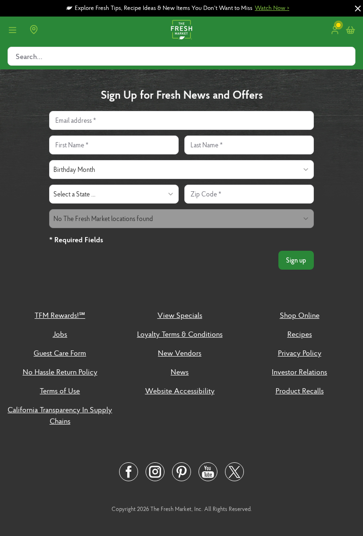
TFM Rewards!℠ (60, 315)
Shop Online (300, 315)
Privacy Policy (299, 352)
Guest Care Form (60, 352)
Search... (29, 56)
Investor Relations (299, 371)
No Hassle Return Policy (60, 371)
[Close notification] (358, 8)
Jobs (59, 334)
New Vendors (179, 352)
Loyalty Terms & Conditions (180, 334)
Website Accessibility (180, 390)
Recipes (299, 334)
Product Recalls (300, 390)
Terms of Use (60, 390)
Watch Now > (272, 8)
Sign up (296, 260)
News (180, 371)
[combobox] (181, 169)
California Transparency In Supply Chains (60, 415)
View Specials (179, 315)
